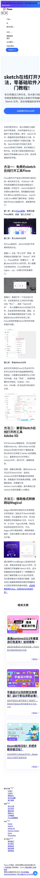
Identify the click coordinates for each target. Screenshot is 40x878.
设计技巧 (11, 808)
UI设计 (10, 791)
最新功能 (11, 811)
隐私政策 (11, 848)
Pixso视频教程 (13, 818)
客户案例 (11, 800)
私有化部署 (12, 798)
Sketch (10, 826)
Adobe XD (11, 828)
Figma (10, 824)
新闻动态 (11, 846)
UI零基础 (11, 815)
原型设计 (11, 795)
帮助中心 (11, 813)
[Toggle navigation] (4, 13)
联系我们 (11, 841)
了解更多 (34, 659)
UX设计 (10, 793)
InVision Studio (13, 831)
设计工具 (11, 806)
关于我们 (11, 844)
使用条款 (11, 851)
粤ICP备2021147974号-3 (26, 874)
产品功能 (8, 867)
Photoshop (12, 835)
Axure (10, 833)
